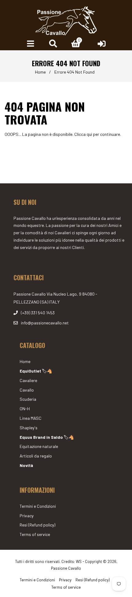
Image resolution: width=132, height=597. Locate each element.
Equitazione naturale (39, 446)
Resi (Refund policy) (37, 524)
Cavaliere (28, 380)
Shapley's (28, 427)
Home (40, 72)
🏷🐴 (36, 370)
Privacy (26, 515)
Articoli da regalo (36, 455)
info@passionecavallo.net (45, 322)
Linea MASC (30, 418)
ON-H (25, 408)
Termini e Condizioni (38, 506)
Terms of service (35, 534)
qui (89, 134)
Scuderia (28, 399)
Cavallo (27, 389)
